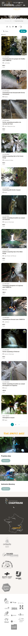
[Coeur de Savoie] (21, 620)
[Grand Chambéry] (14, 626)
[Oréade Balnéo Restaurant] (7, 542)
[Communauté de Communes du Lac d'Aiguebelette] (13, 621)
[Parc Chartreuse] (7, 600)
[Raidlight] (7, 575)
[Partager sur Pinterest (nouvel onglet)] (13, 27)
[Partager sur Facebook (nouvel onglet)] (7, 27)
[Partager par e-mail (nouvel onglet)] (16, 27)
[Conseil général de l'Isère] (14, 608)
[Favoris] (14, 5)
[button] (19, 4)
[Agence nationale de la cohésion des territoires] (20, 603)
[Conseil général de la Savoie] (21, 607)
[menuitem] (17, 8)
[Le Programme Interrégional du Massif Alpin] (13, 602)
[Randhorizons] (10, 554)
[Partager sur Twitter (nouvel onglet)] (10, 27)
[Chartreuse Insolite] (6, 587)
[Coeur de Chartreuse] (6, 614)
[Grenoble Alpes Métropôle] (6, 620)
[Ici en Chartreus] (7, 564)
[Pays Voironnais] (21, 615)
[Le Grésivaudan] (13, 615)
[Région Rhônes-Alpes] (7, 608)
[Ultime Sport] (19, 575)
